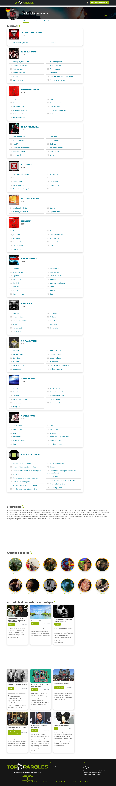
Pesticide (53, 317)
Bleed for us (17, 474)
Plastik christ (54, 185)
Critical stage (17, 426)
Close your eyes (18, 294)
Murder (15, 388)
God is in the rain (19, 117)
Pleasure (16, 268)
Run (51, 231)
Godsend (53, 144)
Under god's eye (55, 440)
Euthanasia (54, 328)
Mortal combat (55, 388)
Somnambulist (18, 328)
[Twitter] (31, 778)
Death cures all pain (20, 114)
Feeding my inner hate (21, 62)
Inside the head (55, 358)
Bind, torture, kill (19, 137)
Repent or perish (56, 62)
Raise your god (18, 245)
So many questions (19, 440)
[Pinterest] (26, 778)
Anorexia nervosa (56, 276)
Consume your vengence (21, 482)
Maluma (34, 730)
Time (14, 444)
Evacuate (53, 467)
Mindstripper (54, 477)
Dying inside (17, 407)
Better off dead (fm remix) (22, 463)
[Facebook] (23, 778)
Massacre (53, 320)
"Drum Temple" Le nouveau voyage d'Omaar (63, 620)
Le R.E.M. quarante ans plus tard (17, 685)
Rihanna (11, 624)
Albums (25, 21)
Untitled (52, 287)
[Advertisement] (97, 34)
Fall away (16, 351)
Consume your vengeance (22, 178)
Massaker (53, 137)
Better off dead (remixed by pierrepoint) (27, 471)
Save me (16, 395)
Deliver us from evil (57, 463)
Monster (16, 76)
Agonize (53, 279)
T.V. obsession (55, 399)
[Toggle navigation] (9, 2)
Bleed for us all (18, 144)
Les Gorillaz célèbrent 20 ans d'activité (39, 685)
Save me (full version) (57, 484)
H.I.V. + (15, 433)
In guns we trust (55, 65)
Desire (15, 324)
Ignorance (53, 324)
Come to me (17, 331)
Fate (51, 426)
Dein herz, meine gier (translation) (25, 489)
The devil (16, 283)
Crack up (53, 42)
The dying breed (18, 106)
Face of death (17, 181)
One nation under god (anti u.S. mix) (63, 480)
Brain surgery (17, 279)
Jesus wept (16, 234)
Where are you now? (20, 272)
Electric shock (54, 272)
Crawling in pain (55, 354)
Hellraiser (16, 231)
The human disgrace (20, 399)
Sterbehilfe (54, 181)
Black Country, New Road (14, 733)
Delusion (16, 362)
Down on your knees (57, 283)
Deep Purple (59, 688)
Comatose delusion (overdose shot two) (27, 478)
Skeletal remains (56, 369)
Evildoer (53, 178)
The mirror (53, 313)
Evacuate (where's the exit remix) (61, 76)
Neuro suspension (56, 189)
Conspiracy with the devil (22, 148)
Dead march (17, 155)
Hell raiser (16, 238)
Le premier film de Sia (61, 726)
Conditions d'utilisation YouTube (92, 772)
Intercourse (17, 403)
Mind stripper (17, 249)
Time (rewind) (55, 69)
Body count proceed (20, 242)
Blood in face (54, 238)
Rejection (16, 276)
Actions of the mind (57, 395)
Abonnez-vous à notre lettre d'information (95, 771)
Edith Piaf (35, 624)
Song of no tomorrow (57, 80)
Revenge (53, 433)
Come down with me (57, 103)
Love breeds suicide (20, 208)
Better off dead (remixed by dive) (24, 467)
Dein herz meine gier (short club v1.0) (26, 485)
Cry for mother (55, 212)
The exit (15, 392)
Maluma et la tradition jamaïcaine (39, 726)
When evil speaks (19, 73)
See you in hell (18, 354)
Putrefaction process (20, 320)
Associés (47, 21)
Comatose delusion (57, 234)
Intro (14, 99)
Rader (52, 155)
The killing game (56, 488)
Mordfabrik (54, 174)
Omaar (57, 624)
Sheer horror (17, 429)
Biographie (39, 21)
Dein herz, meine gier (20, 212)
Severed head (55, 106)
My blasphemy (18, 69)
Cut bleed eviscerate (20, 65)
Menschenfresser (19, 151)
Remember (54, 362)
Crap (51, 294)
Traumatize (17, 369)
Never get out (55, 268)
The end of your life (57, 392)
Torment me (54, 140)
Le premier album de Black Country (17, 728)
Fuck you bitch (55, 151)
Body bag (16, 290)
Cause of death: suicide (21, 174)
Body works (54, 290)
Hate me (53, 99)
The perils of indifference (59, 110)
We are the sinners (56, 148)
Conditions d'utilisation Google (91, 774)
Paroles (32, 21)
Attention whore (18, 80)
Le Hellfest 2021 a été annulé (61, 684)
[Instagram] (29, 778)
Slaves (52, 245)
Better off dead (18, 317)
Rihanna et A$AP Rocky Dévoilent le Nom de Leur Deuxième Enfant (16, 620)
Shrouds (16, 287)
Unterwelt (53, 73)
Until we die (54, 114)
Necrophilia (54, 429)
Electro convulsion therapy (59, 365)
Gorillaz (34, 689)
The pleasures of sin (20, 103)
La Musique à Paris (37, 621)
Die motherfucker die (20, 110)
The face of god (18, 365)
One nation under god (21, 189)
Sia (56, 728)
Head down (17, 358)
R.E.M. (11, 689)
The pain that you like (20, 42)
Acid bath (16, 313)
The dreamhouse (56, 444)
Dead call (53, 208)
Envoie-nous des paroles (99, 3)
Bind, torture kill (18, 140)
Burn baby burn (55, 351)
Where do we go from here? (60, 437)
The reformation (18, 185)
